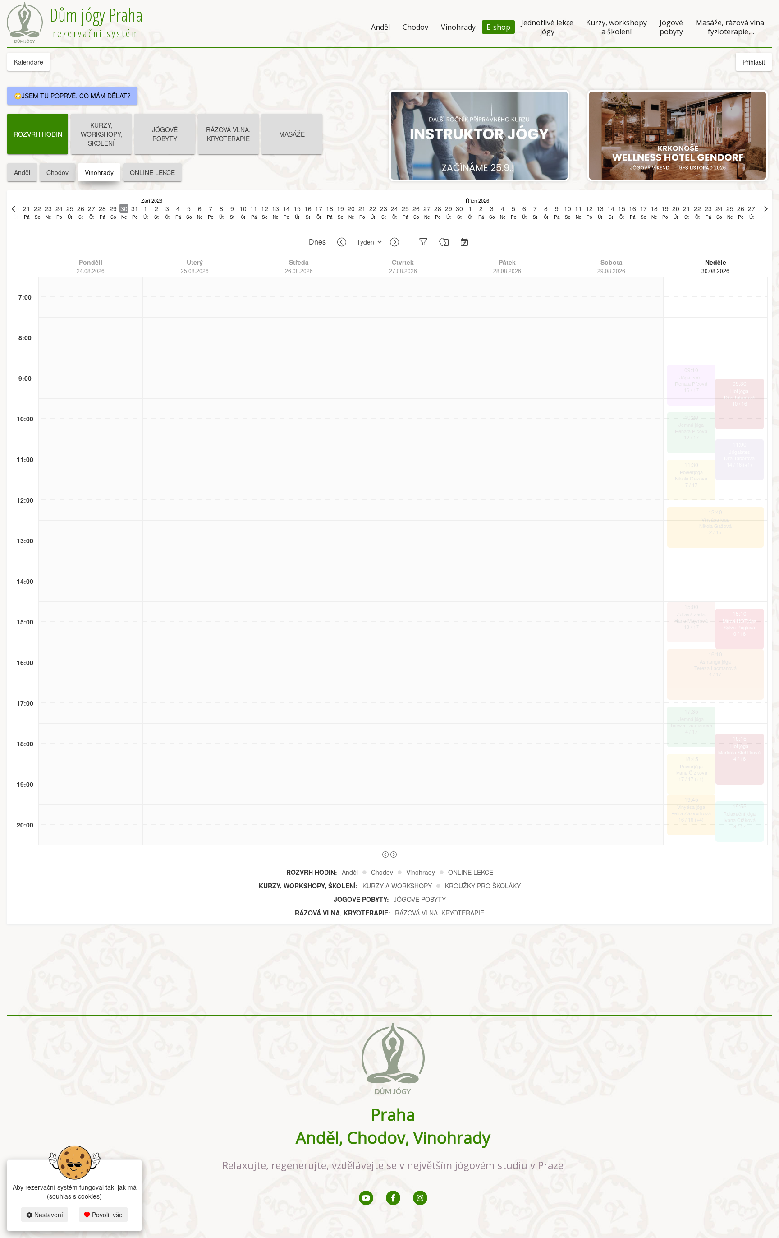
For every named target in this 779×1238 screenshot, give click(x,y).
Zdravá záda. (691, 614)
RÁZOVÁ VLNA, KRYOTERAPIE (228, 134)
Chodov (415, 27)
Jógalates (739, 451)
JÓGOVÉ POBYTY (165, 134)
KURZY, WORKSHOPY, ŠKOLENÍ (101, 134)
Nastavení (47, 1214)
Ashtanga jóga (715, 661)
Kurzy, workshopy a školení (616, 27)
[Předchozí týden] (341, 242)
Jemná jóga (691, 424)
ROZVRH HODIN (38, 134)
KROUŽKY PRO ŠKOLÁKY (483, 885)
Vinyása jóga (715, 519)
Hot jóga (739, 391)
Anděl (380, 27)
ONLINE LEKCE (152, 172)
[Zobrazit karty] (443, 241)
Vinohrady (458, 27)
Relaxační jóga (739, 813)
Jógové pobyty (671, 27)
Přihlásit (753, 61)
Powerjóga (691, 472)
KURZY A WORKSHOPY (397, 885)
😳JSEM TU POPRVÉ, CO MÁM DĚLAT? (72, 95)
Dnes (317, 242)
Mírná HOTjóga (739, 621)
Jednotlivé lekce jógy (547, 27)
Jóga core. (691, 377)
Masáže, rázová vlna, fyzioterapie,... (731, 27)
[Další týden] (394, 242)
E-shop (498, 27)
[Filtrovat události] (423, 241)
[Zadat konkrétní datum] (464, 241)
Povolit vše (106, 1214)
